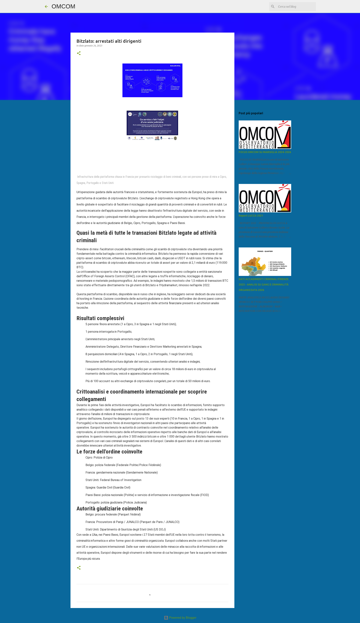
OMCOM (63, 6)
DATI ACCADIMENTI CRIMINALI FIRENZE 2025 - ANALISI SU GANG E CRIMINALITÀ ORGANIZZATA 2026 (264, 284)
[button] (78, 53)
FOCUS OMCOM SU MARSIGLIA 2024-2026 (265, 152)
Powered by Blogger (182, 617)
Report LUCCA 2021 (251, 215)
